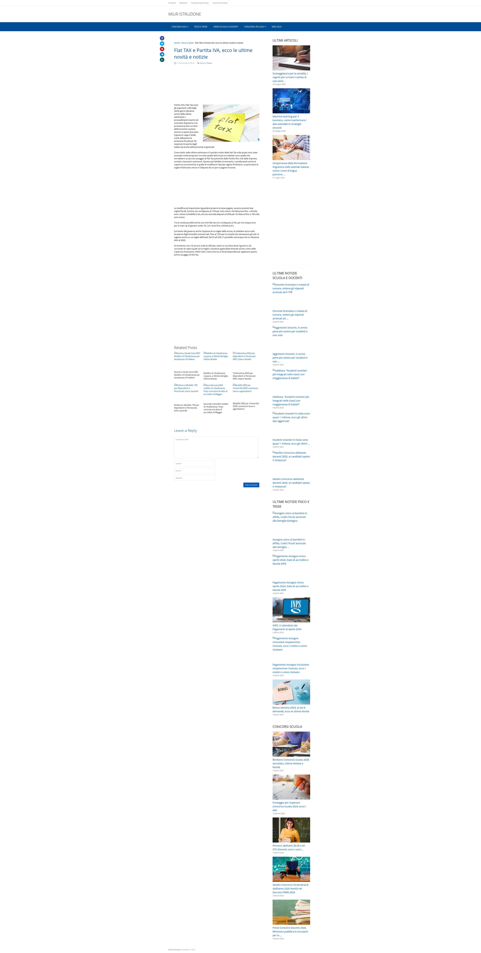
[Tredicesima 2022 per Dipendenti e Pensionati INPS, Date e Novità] (246, 361)
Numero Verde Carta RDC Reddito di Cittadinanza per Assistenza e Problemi (187, 375)
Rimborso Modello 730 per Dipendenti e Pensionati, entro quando (186, 408)
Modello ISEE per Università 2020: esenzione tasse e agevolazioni (246, 406)
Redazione (183, 3)
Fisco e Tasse (200, 26)
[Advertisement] (216, 84)
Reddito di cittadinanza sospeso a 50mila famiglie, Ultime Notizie (216, 376)
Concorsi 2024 (178, 26)
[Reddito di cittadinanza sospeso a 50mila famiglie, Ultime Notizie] (217, 361)
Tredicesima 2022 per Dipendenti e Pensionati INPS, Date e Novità (244, 376)
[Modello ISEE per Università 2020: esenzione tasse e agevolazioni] (246, 392)
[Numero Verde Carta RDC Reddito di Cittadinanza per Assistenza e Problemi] (187, 360)
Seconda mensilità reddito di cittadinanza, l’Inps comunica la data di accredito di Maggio (216, 408)
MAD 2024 (276, 26)
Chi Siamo (172, 3)
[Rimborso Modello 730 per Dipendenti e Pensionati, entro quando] (187, 393)
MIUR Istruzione (184, 14)
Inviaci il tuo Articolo (219, 3)
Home (177, 42)
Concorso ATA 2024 (254, 26)
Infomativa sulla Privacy (200, 3)
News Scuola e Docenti (226, 26)
